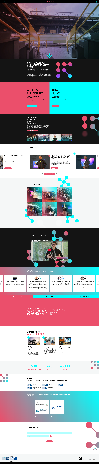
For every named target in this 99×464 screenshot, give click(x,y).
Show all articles (49, 173)
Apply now (55, 105)
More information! (32, 105)
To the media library (32, 130)
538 (34, 365)
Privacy (94, 459)
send (50, 441)
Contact (85, 459)
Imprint (89, 459)
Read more (8, 168)
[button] (42, 173)
